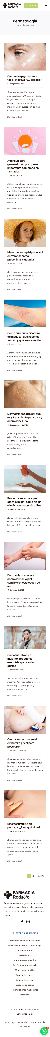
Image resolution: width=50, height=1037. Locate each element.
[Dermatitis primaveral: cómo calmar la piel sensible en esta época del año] (25, 556)
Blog (31, 1013)
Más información (14, 117)
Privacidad (23, 1022)
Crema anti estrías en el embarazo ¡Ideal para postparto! (22, 743)
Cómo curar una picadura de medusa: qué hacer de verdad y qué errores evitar (24, 336)
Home (18, 25)
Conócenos (22, 1013)
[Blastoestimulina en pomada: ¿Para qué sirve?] (25, 804)
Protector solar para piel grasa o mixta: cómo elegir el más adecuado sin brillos (24, 502)
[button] (44, 1031)
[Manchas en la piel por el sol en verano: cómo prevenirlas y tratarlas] (25, 233)
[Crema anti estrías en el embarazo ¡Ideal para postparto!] (25, 720)
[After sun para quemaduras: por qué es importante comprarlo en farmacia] (25, 141)
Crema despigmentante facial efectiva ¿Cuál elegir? (24, 77)
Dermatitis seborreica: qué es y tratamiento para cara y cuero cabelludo (24, 417)
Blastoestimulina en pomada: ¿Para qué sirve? (23, 825)
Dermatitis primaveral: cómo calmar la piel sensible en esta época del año (23, 581)
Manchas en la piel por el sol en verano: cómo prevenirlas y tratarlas (25, 256)
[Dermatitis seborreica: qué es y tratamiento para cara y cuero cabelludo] (25, 394)
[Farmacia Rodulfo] (12, 4)
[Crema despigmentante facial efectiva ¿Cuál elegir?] (25, 57)
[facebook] (22, 921)
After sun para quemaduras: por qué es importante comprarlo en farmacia (23, 166)
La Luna (26, 1026)
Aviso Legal (10, 1022)
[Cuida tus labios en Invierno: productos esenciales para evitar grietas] (25, 637)
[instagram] (28, 921)
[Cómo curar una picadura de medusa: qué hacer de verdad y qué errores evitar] (25, 313)
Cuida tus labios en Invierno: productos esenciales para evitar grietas (21, 660)
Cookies (34, 1022)
